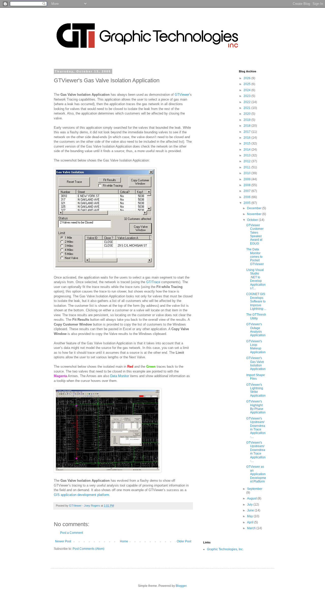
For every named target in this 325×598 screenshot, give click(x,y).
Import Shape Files (255, 376)
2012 (247, 161)
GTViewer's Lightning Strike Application (256, 390)
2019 (247, 120)
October (253, 220)
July (250, 504)
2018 (247, 125)
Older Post (184, 541)
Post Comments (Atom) (88, 549)
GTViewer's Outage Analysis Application (256, 329)
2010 (247, 173)
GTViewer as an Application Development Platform (256, 474)
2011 (247, 167)
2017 (247, 132)
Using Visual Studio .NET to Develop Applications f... (256, 279)
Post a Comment (71, 533)
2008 (247, 185)
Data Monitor (119, 376)
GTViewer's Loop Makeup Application (256, 347)
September (254, 489)
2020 (247, 114)
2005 (247, 203)
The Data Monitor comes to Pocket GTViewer (255, 257)
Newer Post (63, 541)
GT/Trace (153, 282)
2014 (247, 149)
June (251, 510)
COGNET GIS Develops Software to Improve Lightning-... (256, 301)
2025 (247, 84)
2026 (247, 78)
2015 (247, 143)
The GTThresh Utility (256, 316)
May (250, 516)
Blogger (181, 586)
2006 (247, 197)
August (252, 498)
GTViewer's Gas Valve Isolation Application (256, 363)
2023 (247, 96)
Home (124, 541)
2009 (247, 179)
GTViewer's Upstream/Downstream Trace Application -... (256, 428)
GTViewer (182, 94)
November (254, 214)
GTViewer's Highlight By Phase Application (256, 407)
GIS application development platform (81, 495)
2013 (247, 155)
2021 (247, 108)
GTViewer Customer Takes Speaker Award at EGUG (255, 234)
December (254, 208)
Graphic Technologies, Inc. (225, 549)
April (250, 522)
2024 (247, 90)
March (251, 528)
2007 (247, 191)
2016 (247, 137)
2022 (247, 102)
